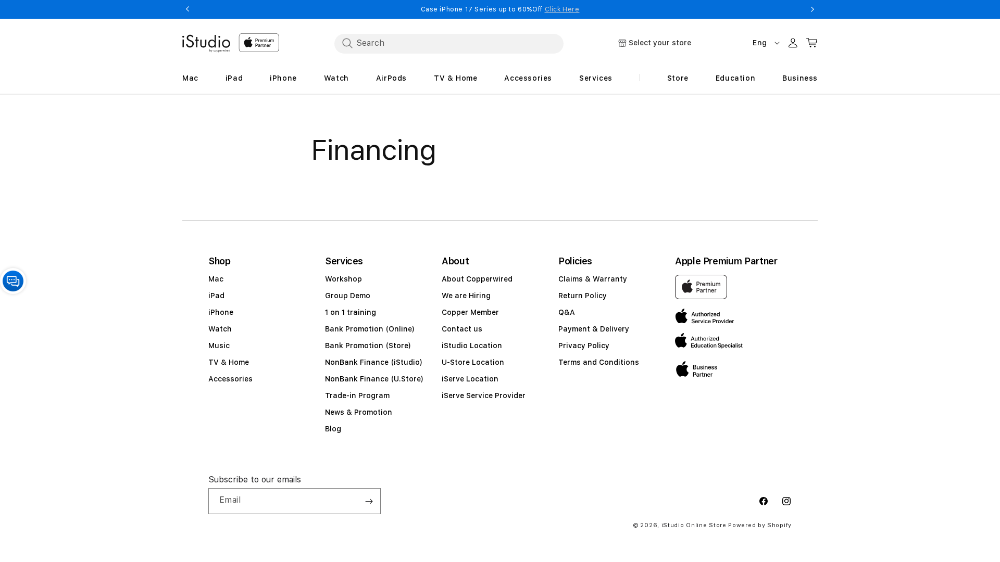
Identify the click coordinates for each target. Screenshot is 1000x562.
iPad (216, 295)
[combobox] (449, 43)
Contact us (462, 329)
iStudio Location (472, 345)
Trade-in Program (357, 395)
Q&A (566, 312)
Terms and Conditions (598, 362)
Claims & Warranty (592, 279)
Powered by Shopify (760, 525)
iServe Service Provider (484, 395)
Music (219, 345)
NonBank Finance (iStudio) (373, 362)
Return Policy (582, 295)
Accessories (230, 379)
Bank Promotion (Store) (368, 345)
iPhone (220, 312)
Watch (220, 329)
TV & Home (228, 362)
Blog (333, 429)
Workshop (343, 279)
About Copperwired (477, 279)
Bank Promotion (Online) (370, 329)
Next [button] (812, 9)
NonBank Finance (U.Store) (374, 379)
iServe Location (470, 379)
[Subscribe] (368, 501)
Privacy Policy (583, 345)
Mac (215, 279)
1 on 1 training (350, 312)
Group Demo (347, 295)
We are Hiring (466, 295)
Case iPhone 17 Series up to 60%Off (500, 9)
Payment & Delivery (593, 329)
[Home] (206, 43)
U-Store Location (473, 362)
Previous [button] (187, 9)
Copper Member (470, 312)
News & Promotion (358, 412)
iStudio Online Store (694, 525)
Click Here (562, 9)
